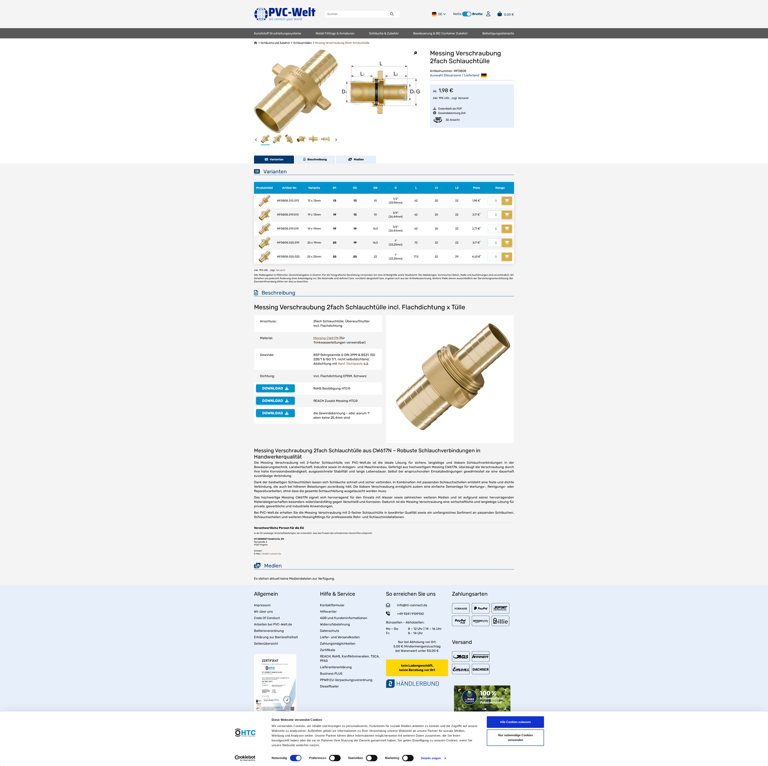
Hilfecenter (328, 611)
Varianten (275, 159)
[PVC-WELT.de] (285, 14)
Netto (457, 14)
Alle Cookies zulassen (515, 722)
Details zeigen (431, 758)
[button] (466, 14)
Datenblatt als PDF (450, 108)
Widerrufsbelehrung (335, 624)
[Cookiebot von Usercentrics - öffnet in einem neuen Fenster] (245, 758)
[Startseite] (255, 42)
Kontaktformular (332, 605)
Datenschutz (329, 631)
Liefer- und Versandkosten (340, 637)
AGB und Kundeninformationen (343, 618)
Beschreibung (316, 159)
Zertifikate (327, 650)
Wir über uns (263, 611)
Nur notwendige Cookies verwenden (515, 737)
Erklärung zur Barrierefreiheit (276, 637)
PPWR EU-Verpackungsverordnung (346, 680)
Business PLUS (331, 673)
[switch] (335, 758)
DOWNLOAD (272, 388)
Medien (358, 159)
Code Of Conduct (267, 618)
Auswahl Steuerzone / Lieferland (455, 75)
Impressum (262, 605)
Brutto (477, 14)
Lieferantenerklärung (336, 667)
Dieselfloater (329, 686)
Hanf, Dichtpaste (350, 364)
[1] (507, 201)
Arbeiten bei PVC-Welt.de (273, 624)
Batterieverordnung (269, 631)
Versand (463, 98)
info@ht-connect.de (271, 553)
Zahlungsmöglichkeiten (337, 643)
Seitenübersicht (266, 643)
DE (440, 14)
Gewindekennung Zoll (451, 113)
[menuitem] (277, 33)
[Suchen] (392, 14)
